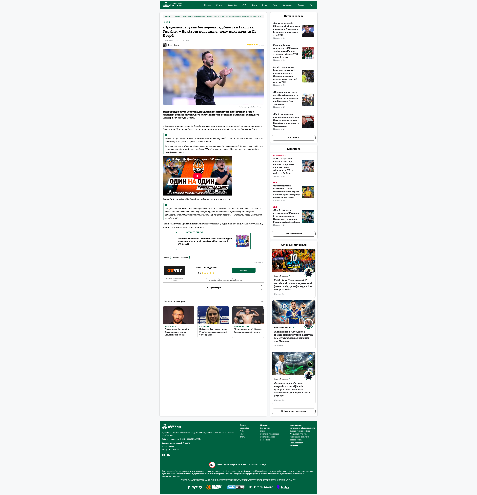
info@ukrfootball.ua (170, 449)
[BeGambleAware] (261, 487)
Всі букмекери (213, 287)
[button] (311, 5)
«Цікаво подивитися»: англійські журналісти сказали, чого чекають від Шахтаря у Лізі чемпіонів (285, 98)
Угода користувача (298, 434)
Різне (275, 5)
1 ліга (254, 5)
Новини (207, 5)
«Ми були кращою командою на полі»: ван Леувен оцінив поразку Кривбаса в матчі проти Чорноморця (286, 120)
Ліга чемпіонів (279, 155)
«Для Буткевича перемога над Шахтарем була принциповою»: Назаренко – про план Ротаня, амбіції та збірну (286, 216)
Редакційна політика (299, 437)
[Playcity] (195, 487)
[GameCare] (283, 487)
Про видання (295, 425)
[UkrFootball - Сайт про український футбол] (172, 5)
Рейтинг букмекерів (269, 434)
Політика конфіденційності (302, 428)
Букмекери (287, 5)
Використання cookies (300, 431)
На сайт (243, 270)
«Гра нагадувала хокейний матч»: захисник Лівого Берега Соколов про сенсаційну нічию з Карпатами (286, 191)
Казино (301, 5)
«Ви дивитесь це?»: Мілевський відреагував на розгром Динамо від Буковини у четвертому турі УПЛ (286, 29)
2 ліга (264, 5)
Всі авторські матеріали (293, 411)
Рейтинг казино (267, 437)
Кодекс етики (296, 440)
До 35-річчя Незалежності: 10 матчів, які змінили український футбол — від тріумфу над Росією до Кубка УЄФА (293, 285)
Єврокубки (232, 5)
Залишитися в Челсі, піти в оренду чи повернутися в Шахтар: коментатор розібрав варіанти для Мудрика (293, 336)
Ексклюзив (265, 428)
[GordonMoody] (214, 487)
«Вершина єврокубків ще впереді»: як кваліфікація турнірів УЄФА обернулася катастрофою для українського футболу (292, 389)
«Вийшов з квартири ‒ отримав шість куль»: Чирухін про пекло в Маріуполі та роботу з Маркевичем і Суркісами (205, 241)
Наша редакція (296, 443)
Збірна (219, 5)
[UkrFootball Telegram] (168, 455)
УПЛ (244, 5)
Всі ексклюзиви (294, 234)
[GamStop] (236, 487)
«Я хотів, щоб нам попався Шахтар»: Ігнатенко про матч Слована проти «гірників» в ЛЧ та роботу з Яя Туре (284, 166)
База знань (265, 440)
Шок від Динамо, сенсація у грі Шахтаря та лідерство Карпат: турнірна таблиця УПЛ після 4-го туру (285, 51)
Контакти (294, 446)
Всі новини (293, 138)
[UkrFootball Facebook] (163, 455)
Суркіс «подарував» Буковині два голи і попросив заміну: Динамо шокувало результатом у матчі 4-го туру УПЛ (285, 74)
